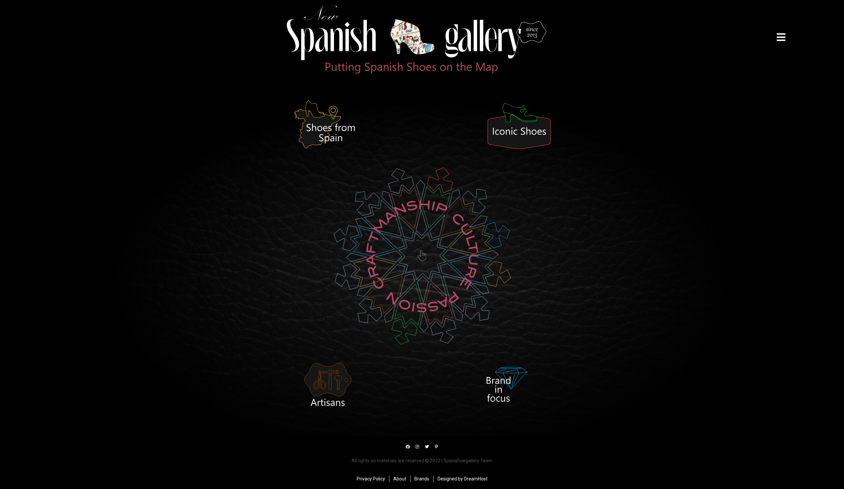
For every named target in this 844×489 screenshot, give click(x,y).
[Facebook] (408, 447)
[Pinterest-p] (436, 447)
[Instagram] (417, 447)
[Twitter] (427, 447)
